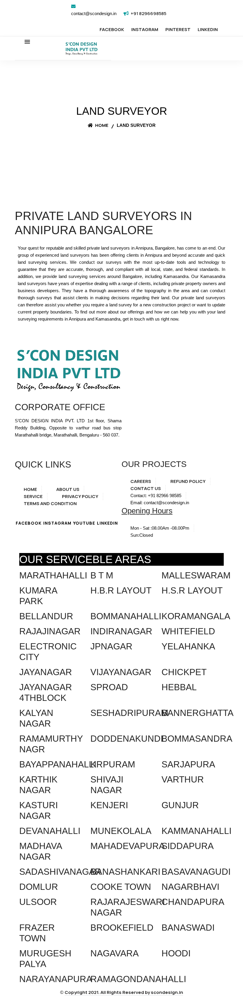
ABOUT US (67, 489)
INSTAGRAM (144, 29)
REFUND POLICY (188, 481)
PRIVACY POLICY (80, 496)
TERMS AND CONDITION (50, 503)
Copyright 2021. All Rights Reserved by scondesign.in (124, 992)
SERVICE (33, 496)
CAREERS (140, 481)
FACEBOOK (112, 29)
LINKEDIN (208, 29)
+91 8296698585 (148, 13)
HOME (30, 489)
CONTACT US (145, 488)
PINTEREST (178, 29)
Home (101, 125)
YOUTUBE (84, 523)
